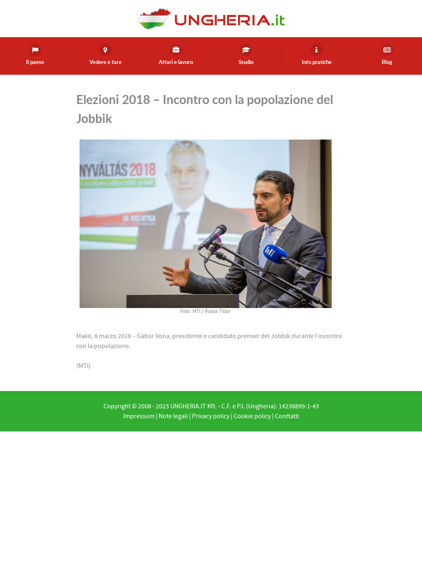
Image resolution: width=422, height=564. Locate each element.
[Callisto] (211, 18)
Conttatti (287, 416)
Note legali (173, 416)
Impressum (139, 416)
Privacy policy (211, 416)
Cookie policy (252, 416)
